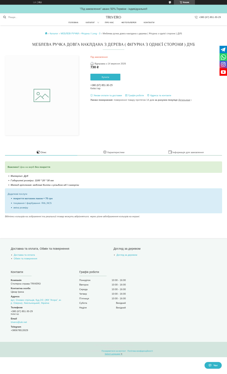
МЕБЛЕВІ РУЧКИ (70, 33)
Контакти (149, 22)
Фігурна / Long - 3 (90, 33)
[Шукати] (4, 17)
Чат (216, 365)
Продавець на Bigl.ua (114, 348)
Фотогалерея (128, 22)
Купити (105, 77)
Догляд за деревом (126, 254)
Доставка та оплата (24, 254)
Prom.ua (129, 345)
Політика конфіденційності (140, 351)
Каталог (90, 22)
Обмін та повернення (25, 258)
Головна (73, 22)
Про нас (109, 22)
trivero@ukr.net (19, 322)
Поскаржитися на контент (114, 351)
